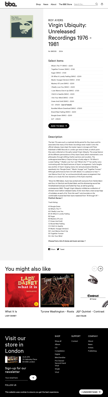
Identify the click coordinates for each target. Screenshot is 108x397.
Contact (74, 341)
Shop (38, 4)
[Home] (11, 6)
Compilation (60, 351)
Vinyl (57, 372)
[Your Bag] (102, 4)
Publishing (92, 351)
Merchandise (60, 357)
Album (57, 344)
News (45, 4)
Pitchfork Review (54, 198)
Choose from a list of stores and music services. (66, 241)
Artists (90, 347)
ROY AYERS (55, 20)
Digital (57, 354)
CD (56, 347)
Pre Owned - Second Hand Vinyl (60, 363)
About (53, 4)
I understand (90, 391)
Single (57, 368)
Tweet (62, 249)
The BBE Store (65, 4)
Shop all (58, 341)
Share (53, 249)
